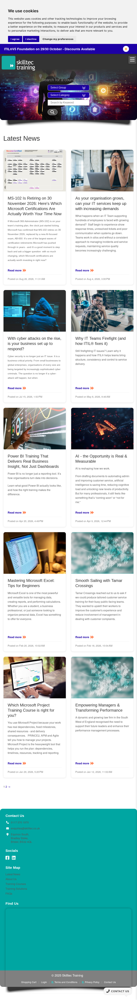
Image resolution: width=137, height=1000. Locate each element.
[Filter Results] (52, 112)
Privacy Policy (92, 982)
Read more (15, 270)
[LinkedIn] (14, 858)
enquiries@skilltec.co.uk (25, 828)
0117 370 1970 (20, 822)
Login (44, 982)
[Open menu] (132, 60)
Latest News (13, 874)
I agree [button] (15, 39)
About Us (11, 879)
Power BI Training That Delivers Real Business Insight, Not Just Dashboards (33, 461)
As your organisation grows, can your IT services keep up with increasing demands (100, 203)
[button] (126, 49)
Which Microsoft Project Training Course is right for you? (31, 710)
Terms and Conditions (65, 982)
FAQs (9, 893)
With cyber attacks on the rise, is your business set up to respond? (34, 343)
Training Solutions (16, 889)
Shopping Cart (28, 982)
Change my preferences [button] (58, 39)
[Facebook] (7, 858)
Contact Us (110, 982)
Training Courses (16, 884)
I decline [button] (31, 39)
